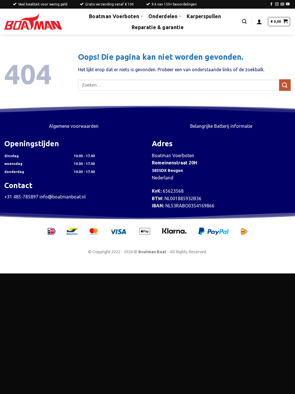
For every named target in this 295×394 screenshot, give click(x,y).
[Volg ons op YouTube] (288, 4)
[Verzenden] (285, 85)
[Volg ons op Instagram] (277, 4)
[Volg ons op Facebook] (271, 4)
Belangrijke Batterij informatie (221, 126)
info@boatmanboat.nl (62, 196)
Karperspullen (204, 16)
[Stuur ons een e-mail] (282, 4)
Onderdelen (163, 16)
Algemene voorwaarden (74, 126)
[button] (244, 21)
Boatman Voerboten (114, 16)
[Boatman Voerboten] (33, 22)
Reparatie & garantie (158, 27)
